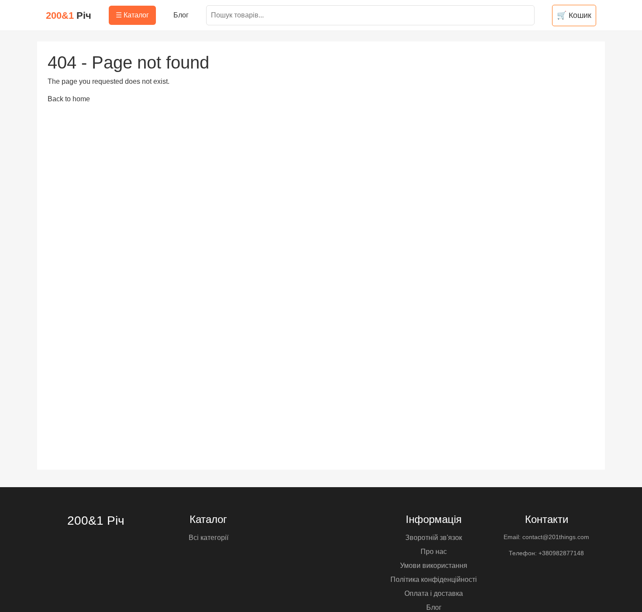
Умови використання (433, 565)
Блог (181, 15)
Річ (68, 15)
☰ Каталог (132, 15)
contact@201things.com (555, 536)
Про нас (434, 551)
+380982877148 (561, 553)
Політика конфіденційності (433, 579)
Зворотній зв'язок (433, 537)
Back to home (69, 99)
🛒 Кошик (574, 15)
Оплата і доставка (433, 593)
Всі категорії (208, 537)
